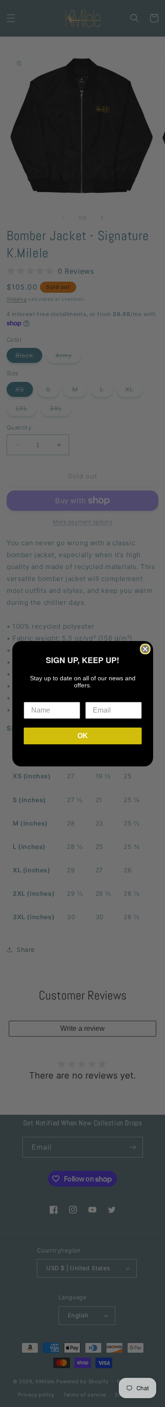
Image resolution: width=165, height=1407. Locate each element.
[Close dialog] (145, 649)
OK (82, 735)
